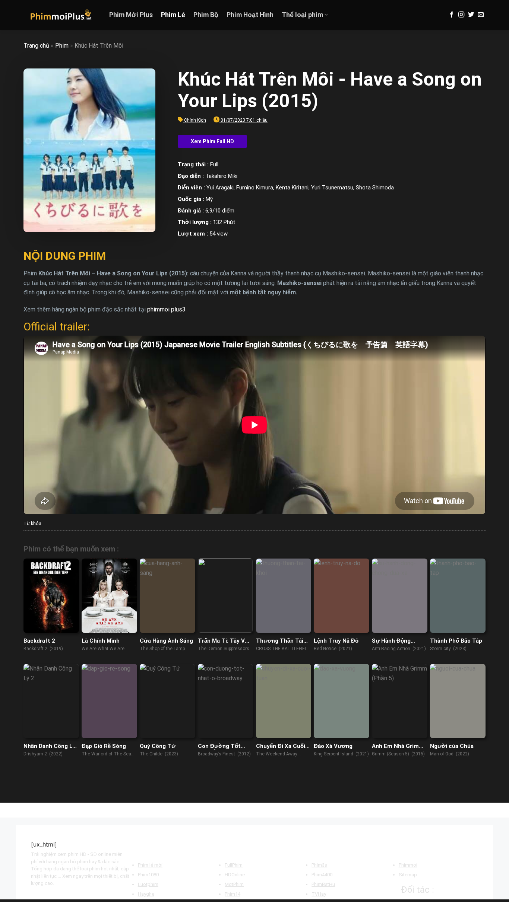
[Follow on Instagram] (461, 15)
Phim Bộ (205, 15)
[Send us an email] (481, 15)
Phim (62, 45)
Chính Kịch (195, 120)
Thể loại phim (302, 15)
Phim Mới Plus (131, 15)
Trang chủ (36, 45)
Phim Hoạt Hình (250, 15)
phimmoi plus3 (166, 309)
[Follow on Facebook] (452, 15)
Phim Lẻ (173, 15)
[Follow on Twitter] (471, 15)
